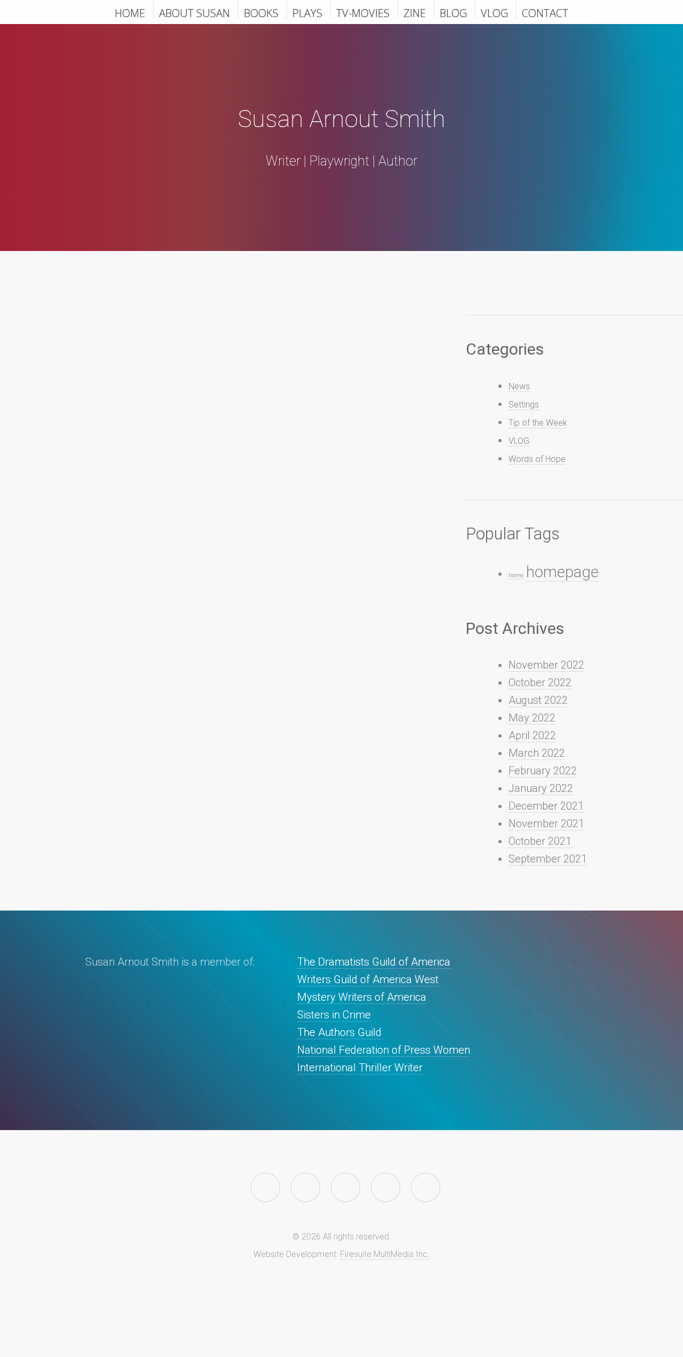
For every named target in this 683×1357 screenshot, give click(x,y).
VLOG (519, 441)
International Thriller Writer (360, 1067)
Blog (453, 12)
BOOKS (261, 12)
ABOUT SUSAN (194, 12)
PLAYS (307, 12)
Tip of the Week (538, 423)
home (516, 575)
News (519, 386)
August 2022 (538, 700)
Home (130, 12)
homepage (562, 572)
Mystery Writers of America (361, 997)
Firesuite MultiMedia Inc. (385, 1254)
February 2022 (543, 770)
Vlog (494, 12)
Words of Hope (537, 459)
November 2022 (546, 664)
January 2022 (541, 788)
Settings (524, 404)
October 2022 (540, 682)
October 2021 (540, 841)
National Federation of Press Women (383, 1050)
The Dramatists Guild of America (373, 961)
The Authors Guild (339, 1032)
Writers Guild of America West (368, 979)
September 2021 (548, 858)
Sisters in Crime (334, 1014)
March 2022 (537, 753)
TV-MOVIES (363, 12)
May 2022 (532, 717)
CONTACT (545, 12)
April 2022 (532, 735)
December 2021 (546, 805)
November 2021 (546, 823)
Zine (414, 12)
